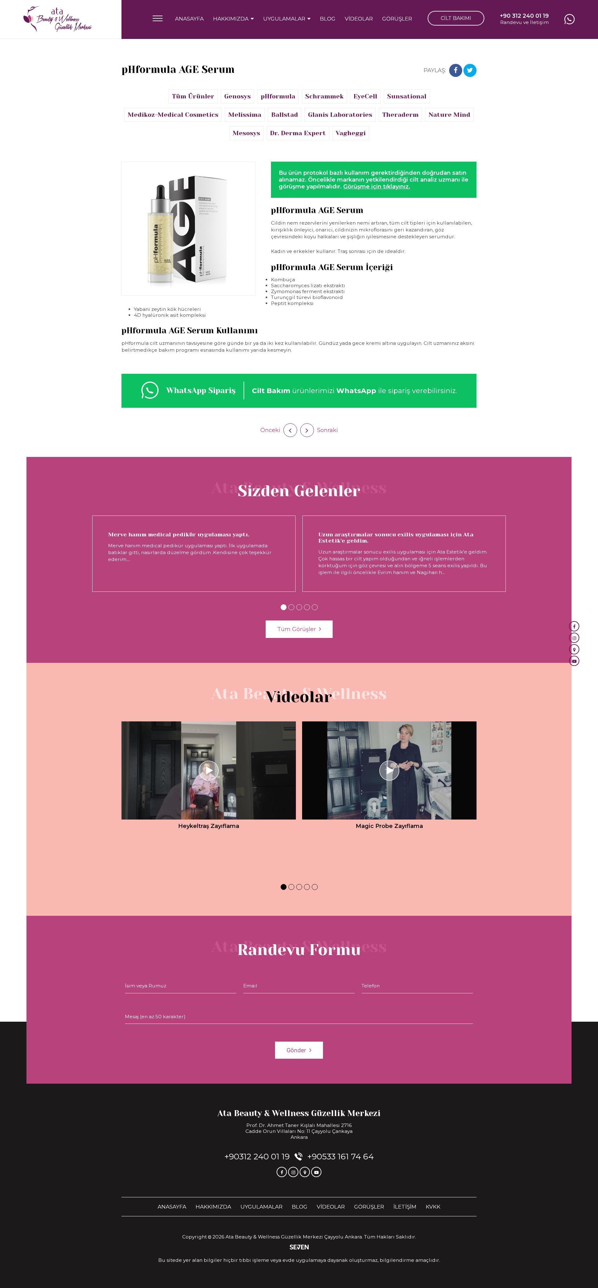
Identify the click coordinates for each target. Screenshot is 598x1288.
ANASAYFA (189, 19)
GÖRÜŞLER (397, 19)
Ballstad (284, 114)
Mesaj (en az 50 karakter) (155, 1016)
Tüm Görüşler (296, 629)
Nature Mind (449, 114)
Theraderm (400, 114)
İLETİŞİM (404, 1207)
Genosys (237, 96)
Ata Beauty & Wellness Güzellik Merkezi (299, 1113)
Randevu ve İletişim (524, 18)
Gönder (296, 1050)
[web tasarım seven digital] (299, 1247)
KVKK (433, 1207)
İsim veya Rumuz (145, 986)
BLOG (327, 19)
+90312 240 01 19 (257, 1157)
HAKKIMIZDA (213, 1207)
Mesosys (246, 133)
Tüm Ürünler (193, 96)
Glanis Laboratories (340, 114)
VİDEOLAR (359, 19)
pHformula (278, 96)
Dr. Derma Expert (298, 133)
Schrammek (324, 96)
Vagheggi (351, 133)
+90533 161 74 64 (340, 1157)
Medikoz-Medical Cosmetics (173, 114)
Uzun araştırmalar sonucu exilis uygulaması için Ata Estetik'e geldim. (395, 537)
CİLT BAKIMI (456, 18)
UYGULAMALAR (261, 1207)
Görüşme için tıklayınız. (376, 186)
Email (250, 986)
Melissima (244, 114)
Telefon (371, 986)
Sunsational (406, 96)
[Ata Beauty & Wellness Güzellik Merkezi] (57, 19)
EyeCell (365, 96)
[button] (284, 607)
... (128, 559)
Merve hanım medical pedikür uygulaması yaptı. (178, 534)
